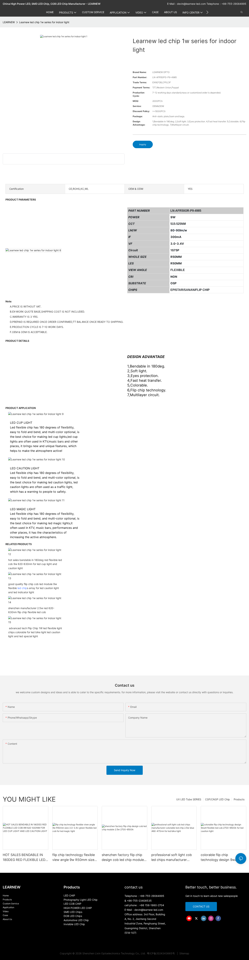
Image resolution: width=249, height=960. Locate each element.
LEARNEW (9, 22)
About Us (7, 919)
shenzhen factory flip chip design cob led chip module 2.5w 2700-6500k (123, 857)
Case (5, 915)
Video (6, 911)
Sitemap (184, 953)
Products (239, 799)
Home (6, 895)
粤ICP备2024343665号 (161, 953)
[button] (207, 12)
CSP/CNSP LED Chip (217, 799)
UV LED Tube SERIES (188, 799)
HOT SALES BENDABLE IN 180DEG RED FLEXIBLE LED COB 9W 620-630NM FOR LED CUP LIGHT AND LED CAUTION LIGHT (24, 857)
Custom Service (11, 903)
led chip (22, 588)
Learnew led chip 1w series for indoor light (44, 22)
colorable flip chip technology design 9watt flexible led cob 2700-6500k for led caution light (222, 857)
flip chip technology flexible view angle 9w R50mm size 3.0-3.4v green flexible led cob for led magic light (73, 857)
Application (8, 907)
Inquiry (142, 144)
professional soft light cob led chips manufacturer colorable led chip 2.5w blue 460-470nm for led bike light (173, 857)
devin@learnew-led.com (192, 3)
